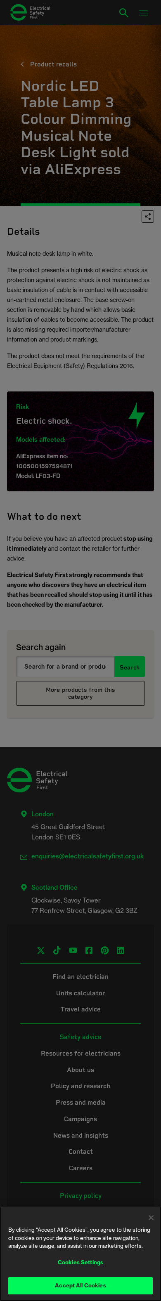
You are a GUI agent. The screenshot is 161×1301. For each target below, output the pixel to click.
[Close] (151, 1218)
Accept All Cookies (80, 1285)
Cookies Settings (80, 1262)
